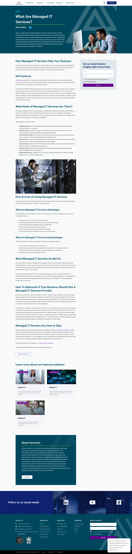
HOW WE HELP (44, 520)
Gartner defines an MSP (22, 80)
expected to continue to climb (66, 330)
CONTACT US (19, 520)
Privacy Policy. (92, 81)
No (117, 549)
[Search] (104, 3)
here (50, 347)
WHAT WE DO (61, 520)
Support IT (22, 387)
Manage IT (22, 418)
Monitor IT (53, 387)
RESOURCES (78, 520)
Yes (116, 549)
